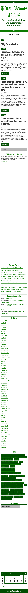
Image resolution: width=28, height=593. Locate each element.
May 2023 (3, 327)
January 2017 (4, 426)
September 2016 (5, 434)
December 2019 (5, 376)
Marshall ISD (4, 475)
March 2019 (4, 385)
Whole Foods (4, 494)
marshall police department (8, 478)
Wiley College (21, 494)
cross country (23, 457)
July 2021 (3, 338)
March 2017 (4, 421)
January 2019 (4, 389)
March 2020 (4, 370)
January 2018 (4, 400)
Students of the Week (7, 492)
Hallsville (16, 459)
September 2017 (5, 408)
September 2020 (5, 357)
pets (2, 487)
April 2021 (3, 342)
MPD (25, 485)
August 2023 (4, 321)
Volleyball (20, 492)
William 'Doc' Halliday (7, 496)
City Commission (20, 454)
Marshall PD (12, 475)
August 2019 (4, 383)
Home (2, 39)
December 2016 (5, 428)
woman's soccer (18, 496)
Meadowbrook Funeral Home (16, 482)
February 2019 (4, 387)
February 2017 (4, 423)
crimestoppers (14, 457)
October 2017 (4, 406)
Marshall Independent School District (11, 473)
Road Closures (13, 489)
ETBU (2, 459)
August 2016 (4, 436)
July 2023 (3, 323)
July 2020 (3, 361)
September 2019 (5, 381)
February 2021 (4, 346)
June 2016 (3, 441)
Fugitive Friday (9, 459)
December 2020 (5, 351)
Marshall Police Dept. (6, 480)
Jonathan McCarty (15, 464)
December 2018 (5, 391)
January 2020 (4, 374)
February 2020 (4, 372)
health (20, 461)
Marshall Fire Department (8, 471)
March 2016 (4, 447)
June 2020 (3, 363)
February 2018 (4, 398)
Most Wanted (19, 485)
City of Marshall (5, 457)
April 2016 (3, 445)
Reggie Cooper (5, 489)
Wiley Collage (13, 494)
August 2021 (4, 335)
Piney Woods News (17, 487)
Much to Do (9, 298)
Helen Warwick (5, 464)
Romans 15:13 (5, 161)
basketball (3, 454)
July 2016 (3, 439)
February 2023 (4, 331)
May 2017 (3, 417)
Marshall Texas (17, 480)
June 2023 (3, 325)
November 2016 (5, 430)
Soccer (20, 489)
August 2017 (4, 411)
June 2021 (3, 340)
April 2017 (3, 419)
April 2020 (3, 368)
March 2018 (4, 396)
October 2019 (4, 378)
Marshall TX (4, 482)
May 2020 (3, 366)
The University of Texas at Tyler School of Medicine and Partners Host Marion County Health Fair (14, 283)
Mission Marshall (9, 485)
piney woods (8, 487)
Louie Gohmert (5, 466)
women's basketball (6, 498)
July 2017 (3, 413)
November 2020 (5, 353)
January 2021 (4, 348)
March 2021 (4, 344)
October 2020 (4, 355)
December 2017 (5, 402)
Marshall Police (21, 475)
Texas (15, 492)
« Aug (2, 586)
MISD (2, 485)
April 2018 (3, 393)
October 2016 (4, 432)
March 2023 (4, 329)
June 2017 (3, 415)
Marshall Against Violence (8, 468)
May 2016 (3, 443)
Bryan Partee (11, 454)
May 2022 (3, 333)
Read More (5, 74)
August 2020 (4, 359)
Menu (14, 2)
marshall (12, 466)
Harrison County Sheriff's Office (9, 461)
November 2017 (5, 404)
